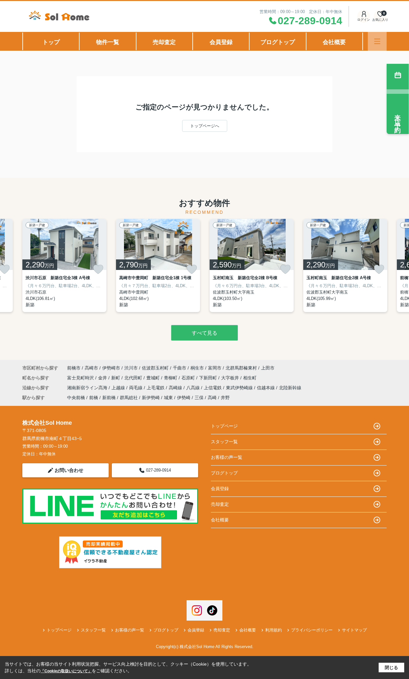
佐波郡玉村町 (155, 367)
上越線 (119, 387)
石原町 (188, 377)
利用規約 (273, 630)
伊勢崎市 (111, 367)
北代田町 (133, 377)
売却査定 (164, 42)
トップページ (224, 426)
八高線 (193, 387)
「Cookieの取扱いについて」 (66, 671)
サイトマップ (354, 630)
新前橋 (109, 397)
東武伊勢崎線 (240, 387)
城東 (168, 397)
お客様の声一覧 (226, 457)
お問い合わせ (69, 470)
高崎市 (91, 367)
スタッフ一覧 (224, 441)
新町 (116, 377)
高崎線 (176, 387)
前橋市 (74, 367)
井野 (225, 397)
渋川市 (131, 367)
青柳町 (171, 377)
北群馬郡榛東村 (241, 367)
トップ (51, 42)
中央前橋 (76, 397)
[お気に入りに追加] (98, 269)
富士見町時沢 (81, 377)
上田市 (267, 367)
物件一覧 (107, 42)
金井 (103, 377)
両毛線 (136, 387)
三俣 (199, 397)
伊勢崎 (183, 397)
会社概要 (334, 42)
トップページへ (204, 125)
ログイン (363, 19)
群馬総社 (129, 397)
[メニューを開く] (377, 41)
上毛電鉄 (156, 387)
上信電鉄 (213, 387)
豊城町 (153, 377)
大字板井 (230, 377)
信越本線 (266, 387)
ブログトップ (277, 42)
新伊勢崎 (151, 397)
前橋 (93, 397)
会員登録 (221, 42)
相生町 (250, 377)
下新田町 (208, 377)
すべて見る (204, 333)
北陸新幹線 (290, 387)
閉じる (391, 667)
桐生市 (197, 367)
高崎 (212, 397)
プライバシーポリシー (312, 630)
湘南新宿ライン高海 (88, 387)
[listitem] (64, 265)
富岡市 (214, 367)
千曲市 (179, 367)
